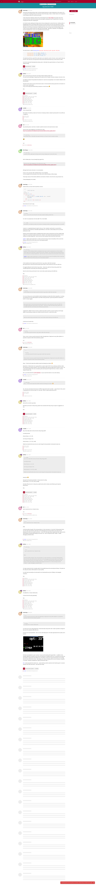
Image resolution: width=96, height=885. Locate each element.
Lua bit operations (37, 372)
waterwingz (27, 134)
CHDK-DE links (29, 145)
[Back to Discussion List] (1, 1)
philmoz (26, 213)
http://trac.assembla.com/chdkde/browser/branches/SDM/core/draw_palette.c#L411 (39, 130)
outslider (27, 222)
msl (26, 350)
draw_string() (51, 17)
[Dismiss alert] (94, 883)
